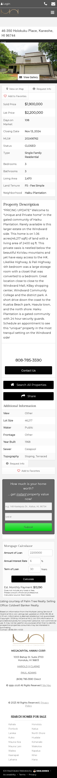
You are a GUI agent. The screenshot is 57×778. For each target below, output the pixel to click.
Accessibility (9, 774)
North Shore (38, 733)
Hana (35, 759)
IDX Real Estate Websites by (17, 771)
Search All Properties (31, 385)
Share (31, 396)
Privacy (32, 774)
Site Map (46, 685)
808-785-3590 (29, 360)
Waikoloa (37, 746)
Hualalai (36, 737)
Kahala (12, 724)
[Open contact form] (53, 3)
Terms (22, 774)
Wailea (12, 750)
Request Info (43, 89)
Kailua (35, 728)
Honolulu (37, 724)
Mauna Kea (14, 742)
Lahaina (12, 759)
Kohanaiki (37, 742)
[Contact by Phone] (45, 3)
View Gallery (30, 77)
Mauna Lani (14, 746)
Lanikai (12, 733)
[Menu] (52, 12)
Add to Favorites (16, 96)
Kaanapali (13, 755)
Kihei (34, 755)
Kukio (11, 737)
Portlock (13, 728)
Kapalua (36, 750)
